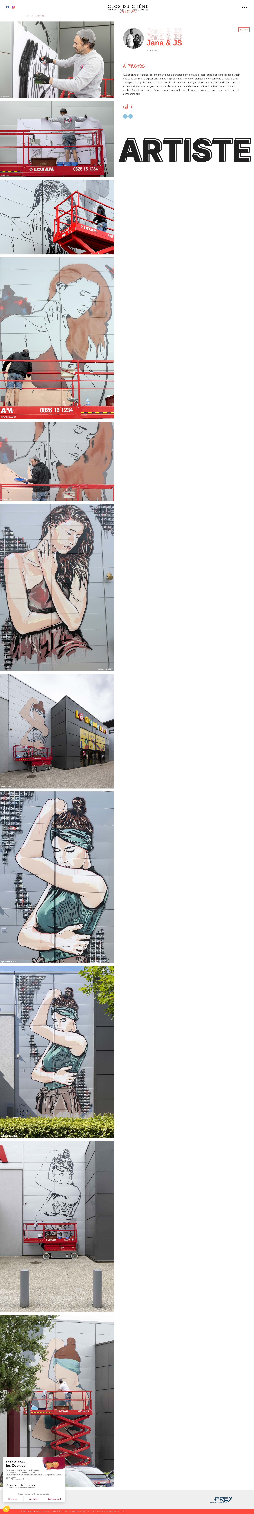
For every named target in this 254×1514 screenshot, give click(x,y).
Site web (153, 50)
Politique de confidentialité (107, 1511)
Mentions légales (79, 1511)
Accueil (29, 16)
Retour (244, 30)
